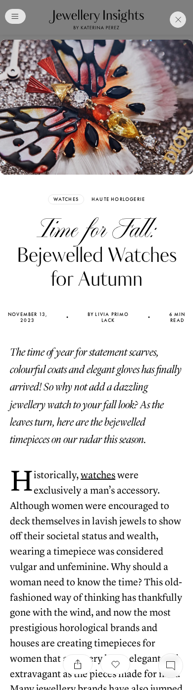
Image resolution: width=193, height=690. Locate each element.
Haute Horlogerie (118, 199)
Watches (66, 199)
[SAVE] (115, 664)
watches (98, 475)
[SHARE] (78, 664)
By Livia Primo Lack (108, 317)
